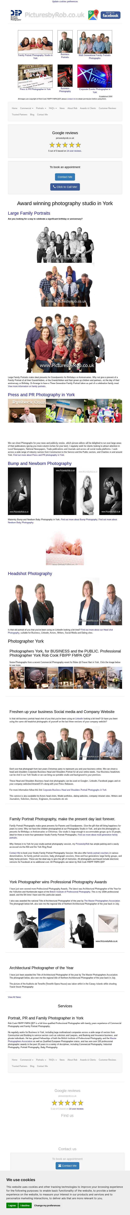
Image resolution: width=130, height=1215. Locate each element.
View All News (14, 997)
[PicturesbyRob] (54, 16)
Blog (32, 114)
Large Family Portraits (29, 213)
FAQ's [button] (52, 108)
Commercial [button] (26, 108)
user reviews (74, 151)
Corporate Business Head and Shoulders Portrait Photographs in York (75, 790)
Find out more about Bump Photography (79, 519)
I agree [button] (12, 1205)
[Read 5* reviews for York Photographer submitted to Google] (65, 145)
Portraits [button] (40, 108)
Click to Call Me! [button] (66, 187)
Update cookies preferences (65, 1)
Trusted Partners (19, 114)
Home (14, 108)
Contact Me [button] (65, 177)
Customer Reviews (107, 108)
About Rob (72, 108)
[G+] (93, 16)
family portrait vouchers (98, 853)
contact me (71, 99)
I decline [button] (24, 1205)
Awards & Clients (88, 108)
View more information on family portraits (27, 386)
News (62, 108)
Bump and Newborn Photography (40, 463)
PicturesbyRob (82, 844)
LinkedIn (79, 718)
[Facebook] (110, 16)
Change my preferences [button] (47, 1205)
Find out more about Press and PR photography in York (38, 455)
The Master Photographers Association (102, 901)
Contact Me (42, 114)
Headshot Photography (30, 573)
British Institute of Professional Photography (70, 892)
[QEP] (16, 16)
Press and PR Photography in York (41, 394)
